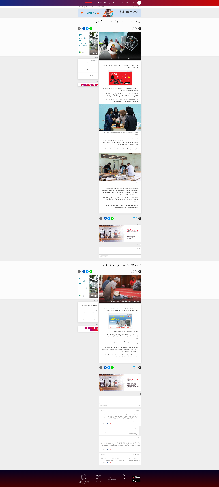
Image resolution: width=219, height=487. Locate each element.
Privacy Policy (110, 475)
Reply (102, 423)
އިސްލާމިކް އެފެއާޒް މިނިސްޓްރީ (91, 327)
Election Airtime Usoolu (112, 482)
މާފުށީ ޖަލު (93, 84)
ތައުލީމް (105, 2)
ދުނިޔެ (130, 2)
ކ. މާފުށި (96, 84)
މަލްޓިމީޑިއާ (109, 2)
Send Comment (104, 256)
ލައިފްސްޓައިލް (118, 2)
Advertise (109, 477)
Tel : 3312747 (98, 480)
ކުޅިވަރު (127, 2)
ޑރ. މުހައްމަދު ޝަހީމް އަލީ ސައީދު (93, 330)
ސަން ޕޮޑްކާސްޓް (100, 2)
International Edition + (100, 6)
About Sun (110, 481)
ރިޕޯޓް (113, 2)
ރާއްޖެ (133, 2)
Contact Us (110, 474)
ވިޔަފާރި (123, 2)
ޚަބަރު (81, 84)
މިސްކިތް (96, 327)
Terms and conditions (112, 479)
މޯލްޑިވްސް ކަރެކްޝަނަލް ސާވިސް (87, 84)
